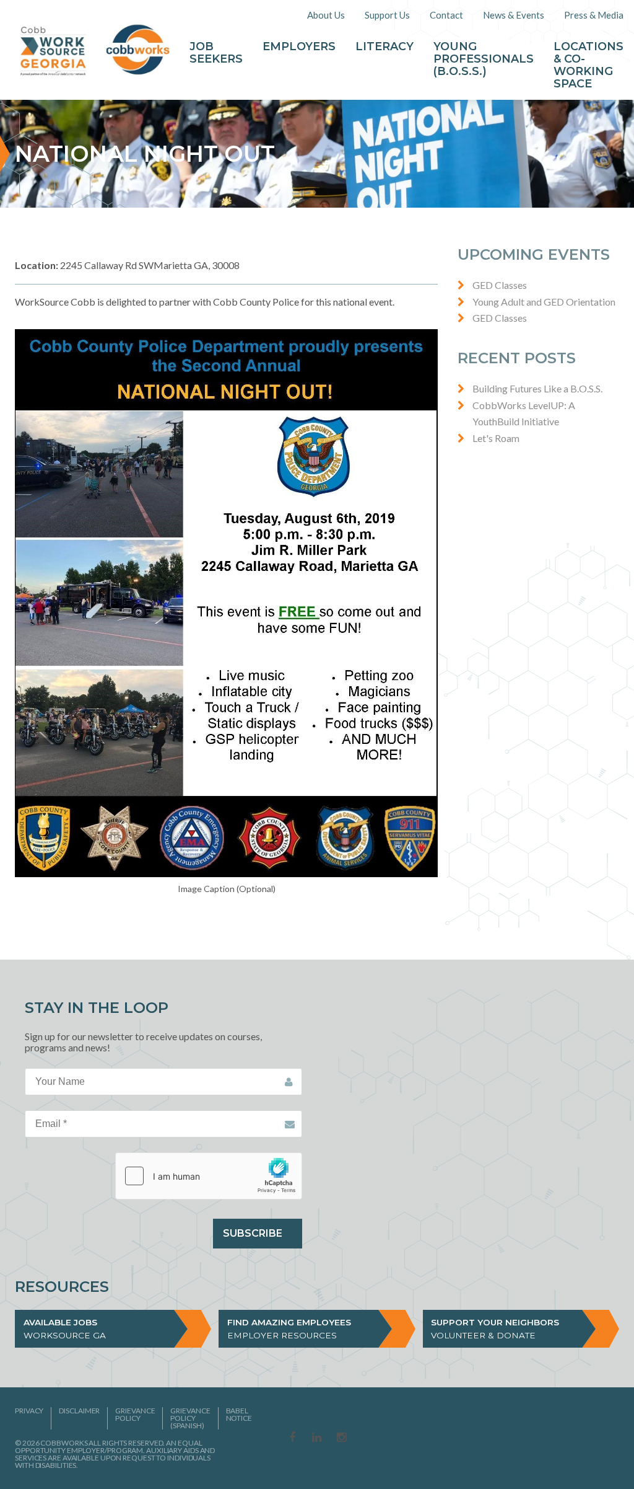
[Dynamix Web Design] (589, 1436)
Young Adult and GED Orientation (543, 301)
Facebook (292, 1438)
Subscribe (252, 1233)
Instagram (341, 1438)
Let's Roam (495, 438)
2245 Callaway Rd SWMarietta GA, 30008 (127, 265)
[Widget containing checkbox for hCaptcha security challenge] (208, 1176)
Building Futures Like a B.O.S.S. (537, 388)
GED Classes (499, 285)
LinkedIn (317, 1438)
